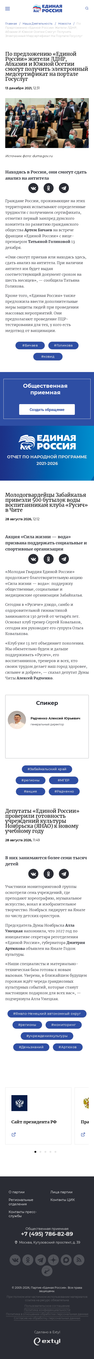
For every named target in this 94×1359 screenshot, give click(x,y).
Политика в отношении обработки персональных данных (47, 1314)
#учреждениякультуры (47, 1036)
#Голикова (63, 345)
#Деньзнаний (31, 1047)
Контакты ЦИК (62, 1200)
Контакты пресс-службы (23, 1214)
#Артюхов (68, 1047)
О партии (17, 1192)
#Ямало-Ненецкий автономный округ (47, 1014)
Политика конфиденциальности (47, 1310)
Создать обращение (47, 409)
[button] (35, 1152)
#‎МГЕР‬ (64, 780)
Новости (64, 23)
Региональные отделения (21, 1202)
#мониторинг (63, 1025)
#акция (30, 791)
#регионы (30, 780)
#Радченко (64, 791)
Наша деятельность (38, 23)
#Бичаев (30, 345)
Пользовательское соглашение (47, 1306)
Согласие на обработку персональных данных (47, 1318)
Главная (11, 23)
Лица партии (61, 1192)
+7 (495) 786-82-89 (47, 1234)
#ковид (48, 356)
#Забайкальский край (47, 769)
